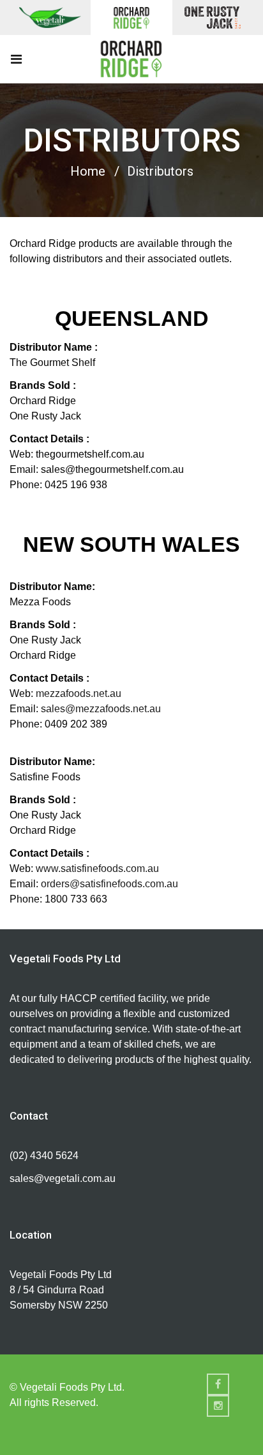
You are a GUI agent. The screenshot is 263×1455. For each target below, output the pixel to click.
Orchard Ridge (131, 17)
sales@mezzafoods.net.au (101, 708)
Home (87, 171)
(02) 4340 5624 (44, 1155)
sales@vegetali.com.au (63, 1178)
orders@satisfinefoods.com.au (109, 883)
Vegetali (50, 17)
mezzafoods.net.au (78, 693)
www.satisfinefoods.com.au (99, 868)
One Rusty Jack (213, 17)
